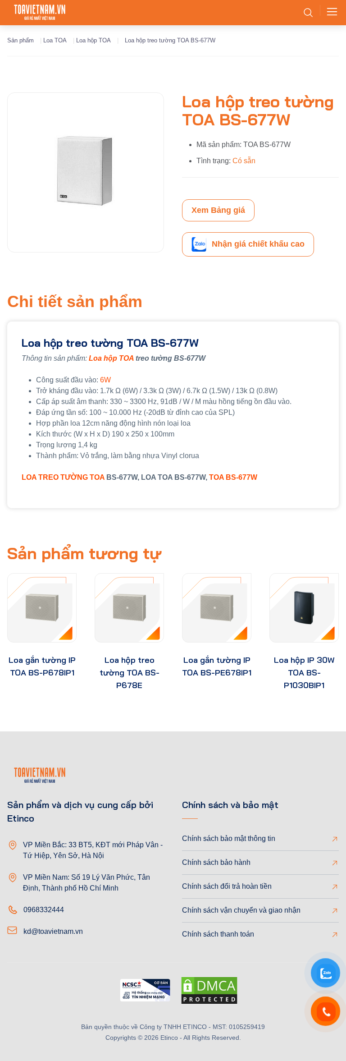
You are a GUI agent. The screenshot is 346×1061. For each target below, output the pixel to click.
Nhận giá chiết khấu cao (258, 243)
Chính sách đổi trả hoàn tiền (227, 886)
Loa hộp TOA (93, 40)
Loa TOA (55, 40)
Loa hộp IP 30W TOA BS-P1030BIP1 (304, 672)
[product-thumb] (42, 608)
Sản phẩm (20, 40)
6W (105, 380)
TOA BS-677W (233, 477)
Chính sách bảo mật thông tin (228, 838)
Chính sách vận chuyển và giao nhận (241, 910)
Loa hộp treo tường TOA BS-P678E (129, 672)
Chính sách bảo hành (216, 862)
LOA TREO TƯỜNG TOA (63, 477)
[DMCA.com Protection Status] (209, 992)
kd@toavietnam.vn (53, 931)
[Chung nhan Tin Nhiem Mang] (145, 992)
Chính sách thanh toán (218, 934)
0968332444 (43, 910)
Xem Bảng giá (218, 210)
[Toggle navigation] (329, 12)
